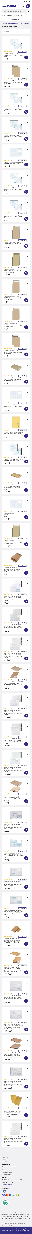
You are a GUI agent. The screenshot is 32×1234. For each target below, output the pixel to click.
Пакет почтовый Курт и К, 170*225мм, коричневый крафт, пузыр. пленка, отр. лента (13, 434)
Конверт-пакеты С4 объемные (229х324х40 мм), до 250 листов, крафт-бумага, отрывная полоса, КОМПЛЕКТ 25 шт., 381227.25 (12, 941)
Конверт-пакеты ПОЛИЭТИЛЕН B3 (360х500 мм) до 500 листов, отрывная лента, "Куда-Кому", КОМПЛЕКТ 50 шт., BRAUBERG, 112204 (14, 1083)
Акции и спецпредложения (9, 1166)
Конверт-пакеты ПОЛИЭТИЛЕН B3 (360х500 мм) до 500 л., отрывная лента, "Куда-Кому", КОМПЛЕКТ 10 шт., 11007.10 (13, 769)
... (21, 15)
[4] (8, 52)
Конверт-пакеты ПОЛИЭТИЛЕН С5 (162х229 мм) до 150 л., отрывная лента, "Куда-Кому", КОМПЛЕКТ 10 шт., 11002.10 (13, 598)
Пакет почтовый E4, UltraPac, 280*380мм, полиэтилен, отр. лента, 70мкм (13, 189)
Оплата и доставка (7, 1172)
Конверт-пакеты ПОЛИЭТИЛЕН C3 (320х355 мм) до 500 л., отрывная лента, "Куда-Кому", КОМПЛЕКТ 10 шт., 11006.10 (13, 741)
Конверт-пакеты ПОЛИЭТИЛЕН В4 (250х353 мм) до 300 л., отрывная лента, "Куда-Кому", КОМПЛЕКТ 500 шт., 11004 (13, 1140)
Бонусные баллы (6, 1174)
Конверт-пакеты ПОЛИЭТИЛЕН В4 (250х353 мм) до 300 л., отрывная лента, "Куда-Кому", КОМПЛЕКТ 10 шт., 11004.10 (13, 655)
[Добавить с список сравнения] (27, 38)
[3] (7, 52)
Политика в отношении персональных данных (14, 1223)
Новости (16, 15)
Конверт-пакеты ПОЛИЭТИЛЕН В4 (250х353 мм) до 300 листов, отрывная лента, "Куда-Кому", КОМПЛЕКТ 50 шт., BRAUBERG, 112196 (14, 912)
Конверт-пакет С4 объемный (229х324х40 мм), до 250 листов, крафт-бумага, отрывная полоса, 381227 (12, 487)
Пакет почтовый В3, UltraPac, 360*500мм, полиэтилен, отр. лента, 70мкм (13, 216)
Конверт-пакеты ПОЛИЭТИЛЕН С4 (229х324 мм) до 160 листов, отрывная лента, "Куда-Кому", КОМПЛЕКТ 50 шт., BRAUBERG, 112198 (14, 884)
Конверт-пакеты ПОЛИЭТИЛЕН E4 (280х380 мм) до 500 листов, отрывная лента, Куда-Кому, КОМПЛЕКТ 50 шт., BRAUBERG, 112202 (14, 1026)
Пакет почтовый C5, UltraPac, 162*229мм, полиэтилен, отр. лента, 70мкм (13, 55)
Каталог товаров (13, 23)
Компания (10, 15)
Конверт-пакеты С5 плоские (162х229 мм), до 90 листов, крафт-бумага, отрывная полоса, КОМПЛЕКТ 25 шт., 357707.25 (13, 684)
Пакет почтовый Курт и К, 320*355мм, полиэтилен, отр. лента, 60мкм (13, 163)
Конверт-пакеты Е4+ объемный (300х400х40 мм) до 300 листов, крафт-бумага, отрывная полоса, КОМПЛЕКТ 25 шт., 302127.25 (12, 1055)
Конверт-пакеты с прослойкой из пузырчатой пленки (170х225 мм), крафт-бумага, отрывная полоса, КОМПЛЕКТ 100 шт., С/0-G (12, 1112)
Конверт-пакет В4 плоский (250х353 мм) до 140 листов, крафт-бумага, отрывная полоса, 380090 (13, 379)
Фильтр (7, 31)
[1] (4, 52)
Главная (4, 23)
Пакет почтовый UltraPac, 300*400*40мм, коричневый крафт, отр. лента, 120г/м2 (13, 325)
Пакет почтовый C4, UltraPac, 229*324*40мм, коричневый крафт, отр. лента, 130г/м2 (13, 244)
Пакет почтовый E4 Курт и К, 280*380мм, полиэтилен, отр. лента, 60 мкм (13, 406)
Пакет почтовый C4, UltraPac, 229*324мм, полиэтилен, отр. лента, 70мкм (13, 109)
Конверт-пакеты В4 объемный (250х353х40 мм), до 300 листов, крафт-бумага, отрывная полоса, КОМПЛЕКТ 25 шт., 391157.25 (12, 969)
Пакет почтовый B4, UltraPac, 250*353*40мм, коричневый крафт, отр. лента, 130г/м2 (13, 271)
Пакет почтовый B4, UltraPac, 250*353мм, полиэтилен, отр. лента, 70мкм (13, 137)
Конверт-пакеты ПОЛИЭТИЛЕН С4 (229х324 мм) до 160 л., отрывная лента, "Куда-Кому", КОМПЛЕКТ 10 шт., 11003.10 (13, 627)
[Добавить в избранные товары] (27, 41)
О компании (5, 1157)
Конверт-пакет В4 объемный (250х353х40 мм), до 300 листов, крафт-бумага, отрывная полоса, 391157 (12, 570)
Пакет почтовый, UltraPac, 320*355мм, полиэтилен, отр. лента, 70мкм (13, 460)
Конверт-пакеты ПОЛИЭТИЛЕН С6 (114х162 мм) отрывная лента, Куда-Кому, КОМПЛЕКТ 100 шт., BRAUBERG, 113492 (13, 855)
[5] (10, 52)
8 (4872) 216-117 (23, 6)
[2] (6, 52)
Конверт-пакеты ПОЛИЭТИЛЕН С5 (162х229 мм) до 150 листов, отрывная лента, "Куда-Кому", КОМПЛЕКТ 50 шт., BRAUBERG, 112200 (14, 826)
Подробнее (22, 1232)
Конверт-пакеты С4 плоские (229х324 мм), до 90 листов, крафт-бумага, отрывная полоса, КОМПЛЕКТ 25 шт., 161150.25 (13, 798)
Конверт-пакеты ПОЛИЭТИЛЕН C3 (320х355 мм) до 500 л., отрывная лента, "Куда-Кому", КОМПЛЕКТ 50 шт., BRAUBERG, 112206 (13, 998)
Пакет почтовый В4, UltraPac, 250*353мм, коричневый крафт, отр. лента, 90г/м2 (13, 82)
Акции (3, 15)
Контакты (4, 1161)
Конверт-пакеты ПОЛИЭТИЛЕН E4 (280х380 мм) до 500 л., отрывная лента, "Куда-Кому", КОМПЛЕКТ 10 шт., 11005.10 (13, 712)
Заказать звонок (7, 1184)
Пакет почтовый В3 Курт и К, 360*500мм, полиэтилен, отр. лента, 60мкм (13, 515)
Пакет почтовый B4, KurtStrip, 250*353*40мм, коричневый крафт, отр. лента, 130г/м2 (13, 298)
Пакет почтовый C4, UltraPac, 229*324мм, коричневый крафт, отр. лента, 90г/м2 (13, 352)
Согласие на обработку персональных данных (14, 1226)
